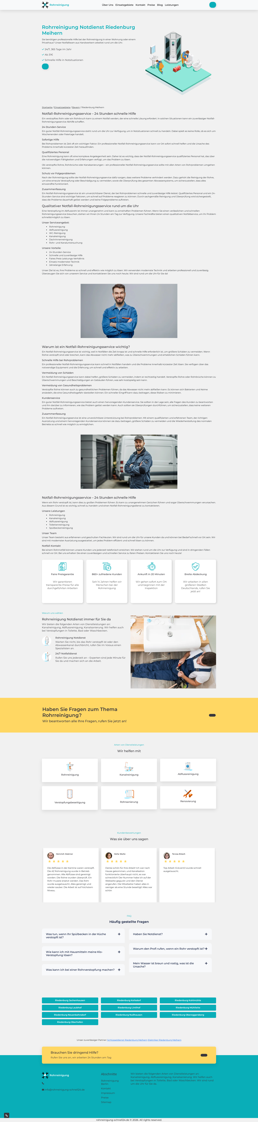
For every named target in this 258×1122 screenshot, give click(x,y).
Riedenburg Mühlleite (188, 1007)
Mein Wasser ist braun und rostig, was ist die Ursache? (163, 965)
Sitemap (106, 1102)
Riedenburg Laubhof (70, 1007)
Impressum (108, 1093)
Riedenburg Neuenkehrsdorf (70, 1015)
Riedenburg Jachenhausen (70, 1000)
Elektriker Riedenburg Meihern (164, 1040)
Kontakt (140, 4)
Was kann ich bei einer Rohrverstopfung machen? (80, 969)
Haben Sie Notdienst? (148, 934)
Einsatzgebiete (124, 4)
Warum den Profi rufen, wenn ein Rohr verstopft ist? (168, 948)
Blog (160, 4)
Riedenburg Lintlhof (129, 1007)
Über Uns (107, 4)
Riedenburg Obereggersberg (188, 1015)
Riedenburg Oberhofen (70, 1022)
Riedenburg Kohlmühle (188, 1000)
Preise (151, 4)
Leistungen (172, 4)
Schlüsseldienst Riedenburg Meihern (127, 1040)
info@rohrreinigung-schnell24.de (65, 1089)
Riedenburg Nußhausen (129, 1015)
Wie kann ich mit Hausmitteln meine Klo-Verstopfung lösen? (74, 953)
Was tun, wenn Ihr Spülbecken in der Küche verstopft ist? (76, 935)
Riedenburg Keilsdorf (129, 1000)
